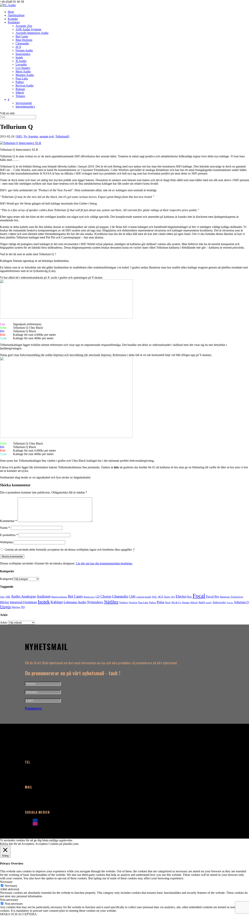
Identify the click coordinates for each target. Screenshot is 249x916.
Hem (11, 11)
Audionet (44, 596)
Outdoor (123, 602)
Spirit (201, 602)
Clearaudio (22, 43)
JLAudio (21, 61)
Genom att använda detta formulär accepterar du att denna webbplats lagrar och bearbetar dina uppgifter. (70, 549)
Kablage (57, 602)
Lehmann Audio (75, 602)
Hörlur (4, 602)
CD (98, 596)
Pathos (20, 82)
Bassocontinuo (59, 596)
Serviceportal (24, 103)
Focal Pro (212, 596)
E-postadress (9, 535)
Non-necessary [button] (9, 899)
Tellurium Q (241, 602)
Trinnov (20, 96)
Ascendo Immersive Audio (32, 33)
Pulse (160, 602)
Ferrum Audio (24, 50)
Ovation (133, 602)
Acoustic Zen (24, 25)
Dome (167, 596)
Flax (189, 596)
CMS (132, 596)
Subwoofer (219, 602)
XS (23, 607)
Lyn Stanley (23, 68)
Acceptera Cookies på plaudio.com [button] (56, 843)
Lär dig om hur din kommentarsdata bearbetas (104, 563)
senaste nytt (46, 136)
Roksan (20, 89)
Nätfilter (111, 602)
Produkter (14, 22)
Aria (2, 596)
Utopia (5, 606)
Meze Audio (23, 71)
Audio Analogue (23, 596)
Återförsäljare (16, 15)
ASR (7, 596)
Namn (5, 527)
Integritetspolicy (25, 106)
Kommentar (8, 521)
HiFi (19, 136)
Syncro (230, 603)
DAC (154, 596)
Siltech (20, 92)
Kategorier (6, 578)
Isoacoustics (23, 54)
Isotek (19, 57)
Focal (199, 596)
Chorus (105, 596)
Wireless (15, 607)
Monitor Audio (25, 75)
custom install (143, 596)
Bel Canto (22, 36)
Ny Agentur (31, 136)
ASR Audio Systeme (28, 29)
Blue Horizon (24, 40)
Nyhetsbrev (95, 602)
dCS (18, 47)
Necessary (11, 885)
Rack (168, 602)
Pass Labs (22, 78)
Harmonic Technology (231, 596)
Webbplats (6, 542)
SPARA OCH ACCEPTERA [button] (18, 914)
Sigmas (185, 602)
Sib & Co (176, 602)
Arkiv (3, 622)
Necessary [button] (6, 881)
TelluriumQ (62, 136)
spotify (209, 603)
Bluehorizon (89, 597)
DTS (173, 597)
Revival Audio (24, 85)
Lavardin (21, 64)
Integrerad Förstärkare (23, 602)
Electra (181, 596)
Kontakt (13, 18)
